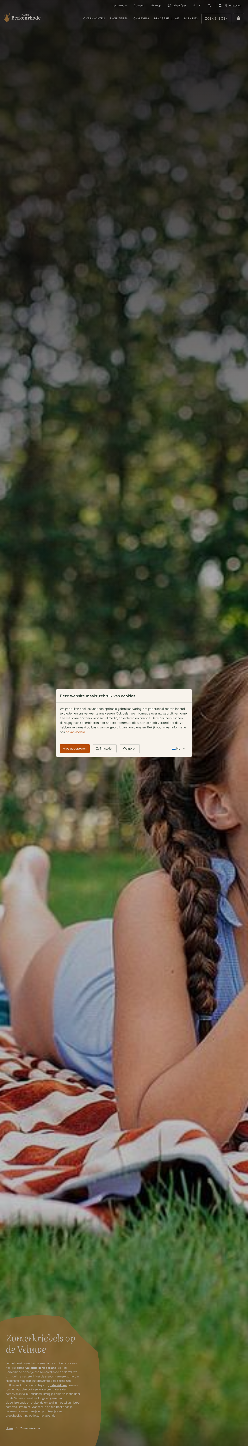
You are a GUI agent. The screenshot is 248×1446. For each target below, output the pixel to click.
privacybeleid (75, 732)
